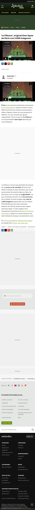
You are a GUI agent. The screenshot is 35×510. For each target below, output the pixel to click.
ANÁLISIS (13, 12)
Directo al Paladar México (9, 498)
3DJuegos (20, 445)
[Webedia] (31, 1)
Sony (12, 27)
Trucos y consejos (23, 400)
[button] (11, 76)
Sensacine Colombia (23, 496)
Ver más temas (6, 423)
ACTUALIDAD (5, 12)
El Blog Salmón (22, 478)
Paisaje (23, 27)
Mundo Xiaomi (5, 455)
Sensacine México (23, 493)
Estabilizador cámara (19, 378)
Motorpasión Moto (23, 469)
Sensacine (21, 456)
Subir (28, 436)
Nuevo (32, 7)
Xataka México (6, 491)
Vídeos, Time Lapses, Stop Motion (17, 227)
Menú (2, 7)
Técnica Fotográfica (7, 412)
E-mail (12, 64)
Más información (26, 508)
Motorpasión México (23, 498)
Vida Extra (20, 447)
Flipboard (8, 64)
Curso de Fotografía (23, 409)
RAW (19, 417)
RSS (22, 385)
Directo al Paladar (6, 467)
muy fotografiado (9, 108)
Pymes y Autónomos (23, 480)
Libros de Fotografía (7, 409)
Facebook (2, 64)
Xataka (4, 445)
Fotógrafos (5, 403)
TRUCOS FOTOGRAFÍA (24, 12)
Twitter (5, 64)
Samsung (5, 27)
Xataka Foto (17, 6)
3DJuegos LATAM (22, 491)
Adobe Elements (6, 417)
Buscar (32, 429)
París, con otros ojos (20, 223)
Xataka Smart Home (7, 452)
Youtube (15, 385)
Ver (18, 304)
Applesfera (5, 450)
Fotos (17, 27)
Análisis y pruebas (7, 400)
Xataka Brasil (5, 493)
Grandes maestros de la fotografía (25, 413)
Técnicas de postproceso (9, 406)
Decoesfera (5, 480)
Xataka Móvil (5, 447)
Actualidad (21, 406)
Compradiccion (6, 482)
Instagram (19, 385)
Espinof (20, 458)
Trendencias (5, 478)
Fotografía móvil (22, 403)
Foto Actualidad (10, 221)
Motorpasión (21, 467)
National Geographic (25, 221)
